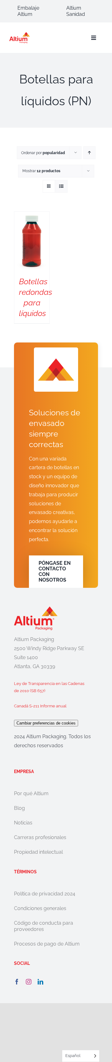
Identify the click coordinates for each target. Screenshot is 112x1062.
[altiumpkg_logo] (19, 34)
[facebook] (17, 981)
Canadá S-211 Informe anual (40, 706)
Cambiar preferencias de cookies (46, 723)
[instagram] (28, 981)
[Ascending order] (89, 152)
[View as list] (61, 186)
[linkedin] (40, 981)
